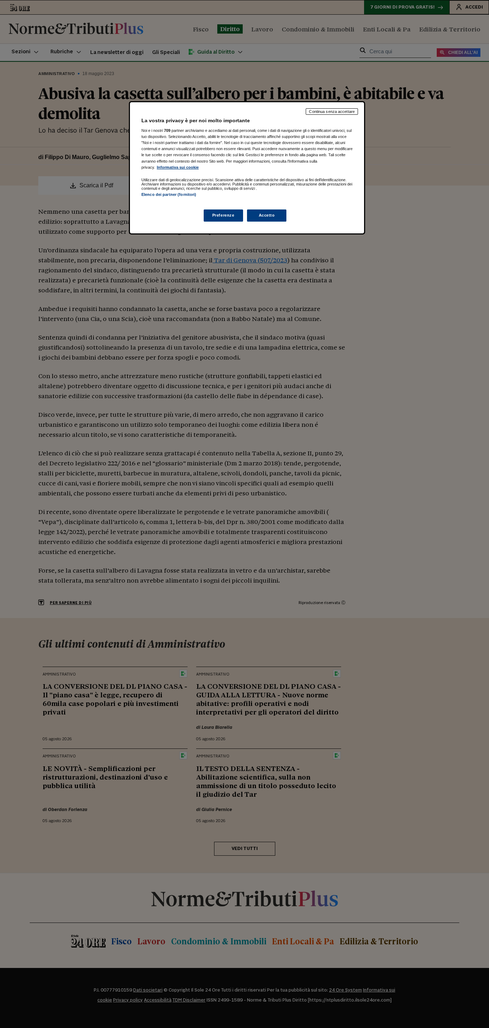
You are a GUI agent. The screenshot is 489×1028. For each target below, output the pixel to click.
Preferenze (223, 215)
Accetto (267, 215)
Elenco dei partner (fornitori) (168, 194)
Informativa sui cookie (178, 167)
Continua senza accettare (332, 111)
